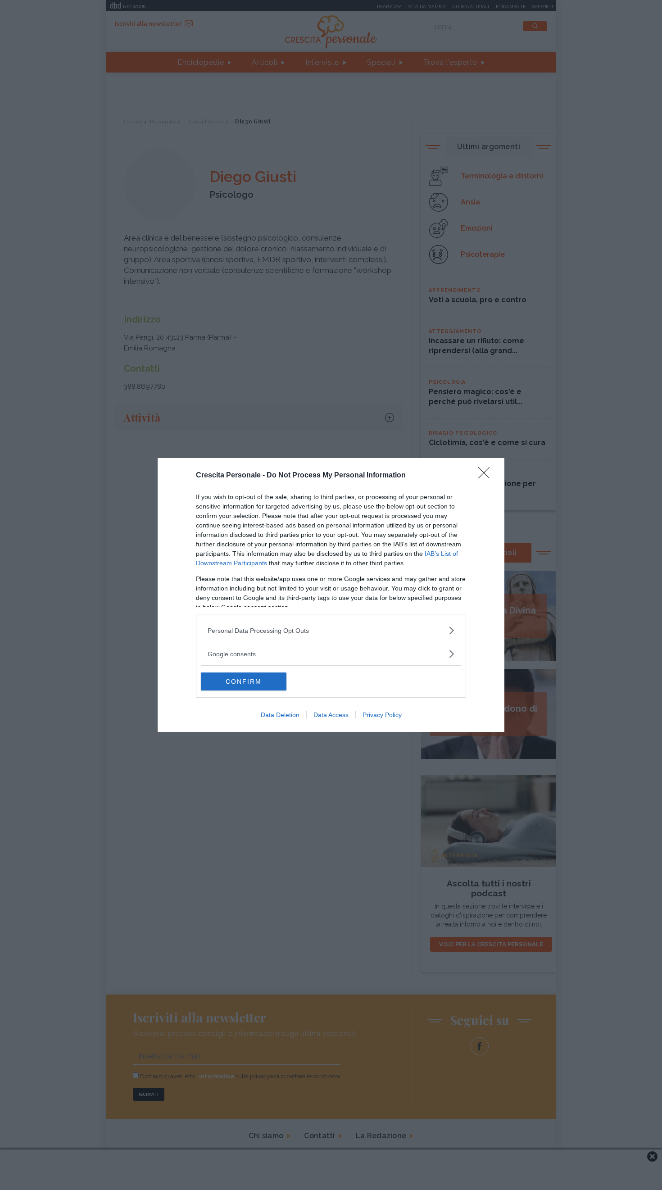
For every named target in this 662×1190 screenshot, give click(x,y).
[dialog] (331, 595)
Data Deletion (280, 714)
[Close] (486, 475)
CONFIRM (244, 681)
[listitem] (331, 630)
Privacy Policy (382, 714)
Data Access (331, 714)
